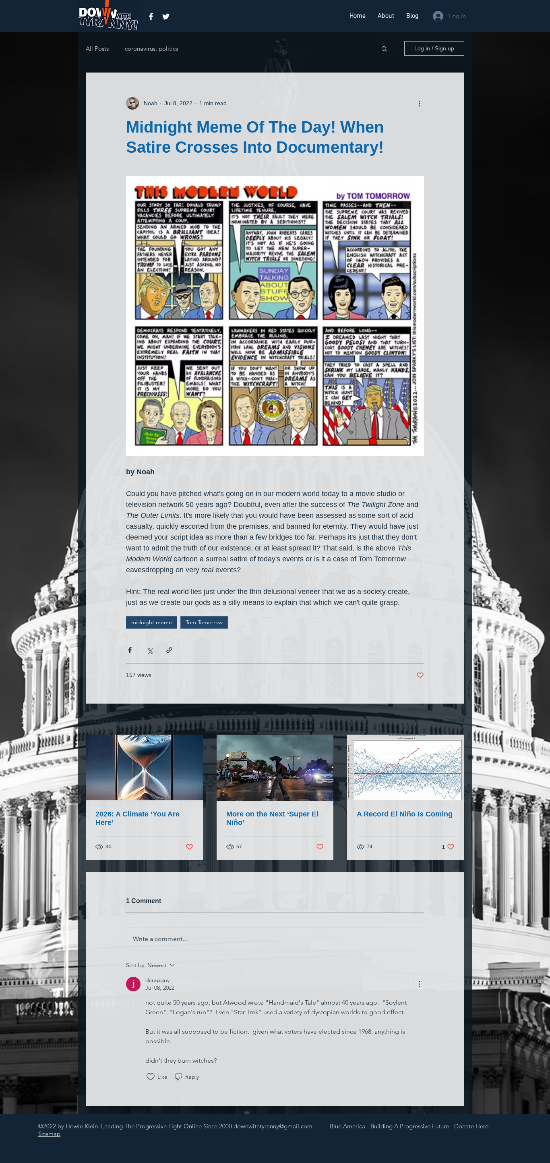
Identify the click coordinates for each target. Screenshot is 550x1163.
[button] (384, 48)
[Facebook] (151, 16)
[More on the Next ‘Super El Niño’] (275, 768)
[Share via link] (169, 650)
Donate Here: (472, 1126)
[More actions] (419, 103)
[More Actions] (419, 984)
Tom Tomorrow (204, 622)
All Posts (97, 48)
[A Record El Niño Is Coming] (405, 767)
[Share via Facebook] (130, 650)
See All (455, 719)
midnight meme (151, 622)
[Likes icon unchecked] (150, 1077)
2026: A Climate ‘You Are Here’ (137, 818)
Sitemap (49, 1134)
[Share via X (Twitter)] (149, 650)
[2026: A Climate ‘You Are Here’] (144, 767)
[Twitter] (166, 16)
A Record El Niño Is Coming (405, 814)
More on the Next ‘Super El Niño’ (272, 818)
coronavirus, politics (151, 48)
